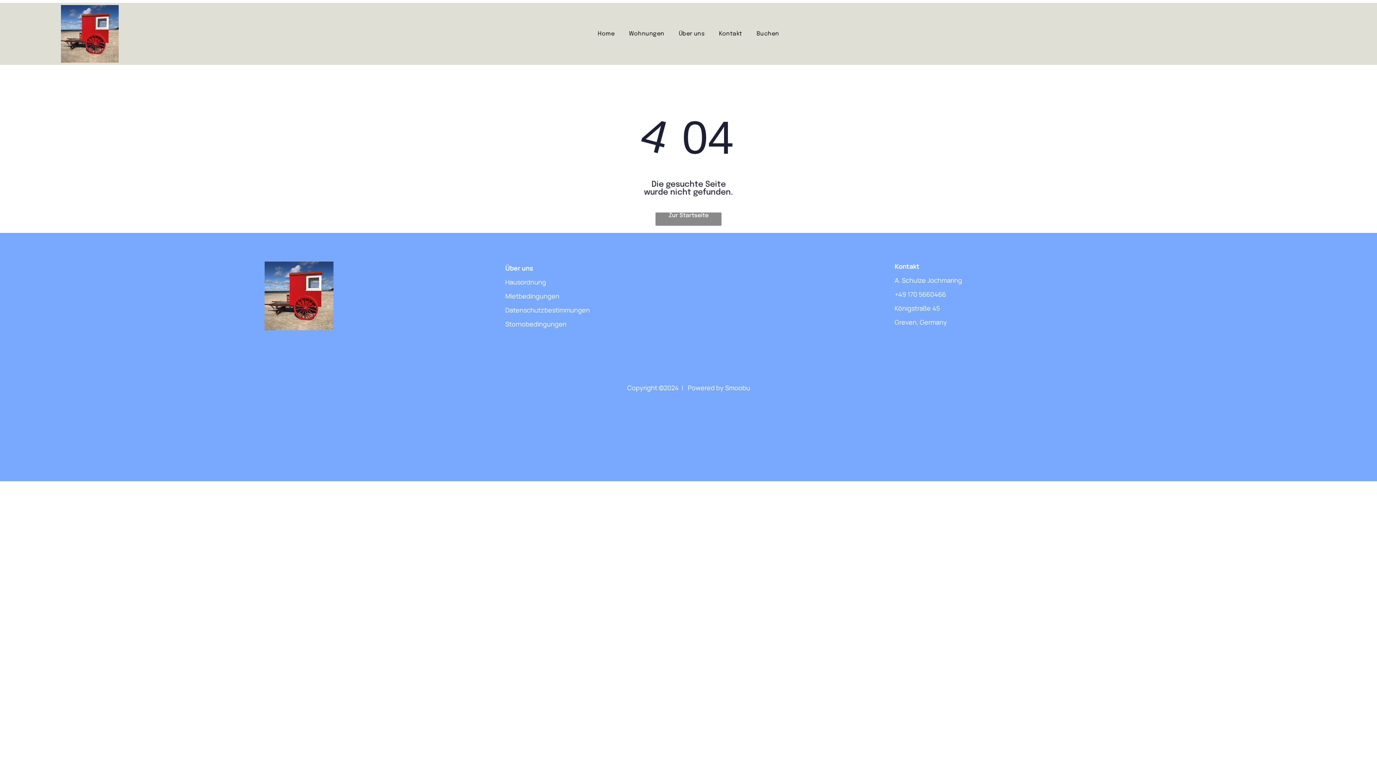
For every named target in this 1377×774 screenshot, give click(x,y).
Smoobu (737, 387)
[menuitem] (606, 34)
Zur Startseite (689, 215)
